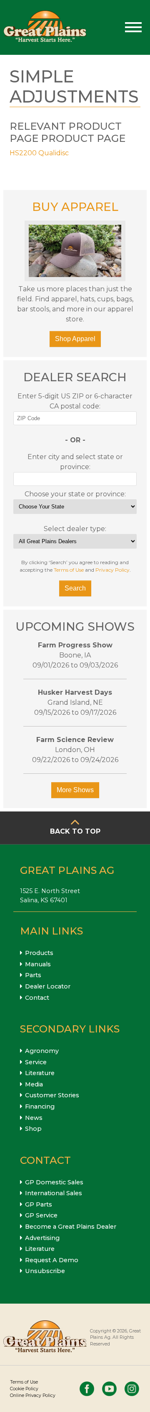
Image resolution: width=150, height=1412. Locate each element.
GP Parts (38, 1204)
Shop (33, 1128)
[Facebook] (87, 1388)
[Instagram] (132, 1388)
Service (36, 1062)
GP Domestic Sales (54, 1182)
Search (75, 588)
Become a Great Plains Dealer (70, 1226)
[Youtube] (109, 1388)
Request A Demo (51, 1260)
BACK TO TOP (75, 831)
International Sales (53, 1193)
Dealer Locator (47, 986)
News (33, 1118)
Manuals (38, 964)
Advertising (42, 1238)
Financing (40, 1106)
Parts (33, 975)
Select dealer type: (75, 529)
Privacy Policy (112, 570)
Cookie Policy (24, 1388)
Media (34, 1084)
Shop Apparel (75, 338)
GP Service (41, 1215)
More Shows (75, 789)
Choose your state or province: (75, 494)
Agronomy (42, 1051)
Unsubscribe (45, 1271)
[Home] (45, 27)
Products (39, 953)
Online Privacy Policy (32, 1395)
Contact (37, 997)
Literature (40, 1073)
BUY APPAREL (75, 207)
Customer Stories (52, 1095)
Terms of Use (69, 570)
